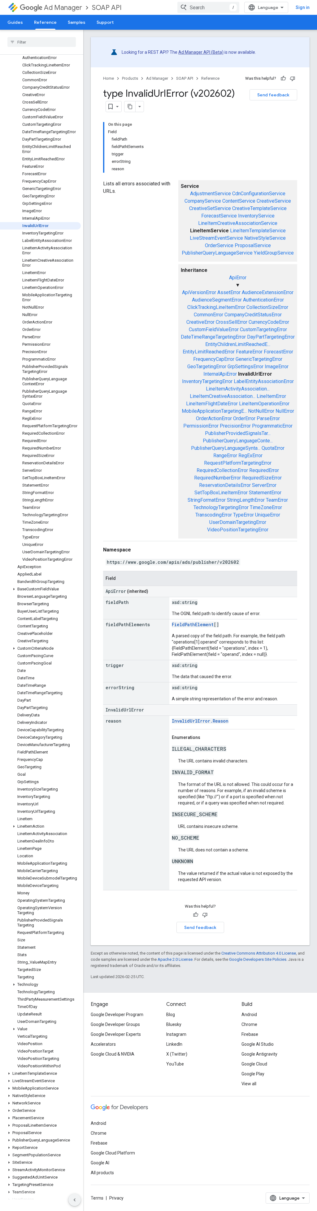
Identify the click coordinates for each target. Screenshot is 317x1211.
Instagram (176, 1034)
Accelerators (103, 1044)
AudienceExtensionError (267, 292)
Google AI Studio (257, 1044)
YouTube (175, 1063)
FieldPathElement (193, 624)
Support (105, 22)
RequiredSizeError (262, 478)
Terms (97, 1198)
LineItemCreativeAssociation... (222, 396)
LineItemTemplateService (258, 231)
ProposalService (253, 245)
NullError (285, 411)
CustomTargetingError (263, 329)
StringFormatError (207, 500)
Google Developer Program (117, 1014)
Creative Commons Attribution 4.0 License (258, 953)
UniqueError (267, 515)
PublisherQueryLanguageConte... (238, 441)
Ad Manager (63, 7)
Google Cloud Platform (113, 1152)
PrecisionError (235, 426)
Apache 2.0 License (175, 959)
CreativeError (200, 322)
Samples (76, 22)
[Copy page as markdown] (130, 106)
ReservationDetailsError (225, 485)
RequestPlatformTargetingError (237, 463)
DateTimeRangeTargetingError (213, 337)
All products (102, 1172)
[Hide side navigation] (74, 1200)
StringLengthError (246, 500)
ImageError (277, 366)
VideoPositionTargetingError (237, 530)
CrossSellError (231, 322)
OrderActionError (214, 418)
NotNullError (261, 411)
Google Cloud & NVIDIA (112, 1054)
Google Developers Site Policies (257, 959)
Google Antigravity (259, 1054)
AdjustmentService (210, 193)
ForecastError (278, 352)
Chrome (249, 1024)
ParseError (268, 418)
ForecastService (219, 216)
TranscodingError (213, 515)
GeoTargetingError (206, 366)
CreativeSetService (210, 208)
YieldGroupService (274, 253)
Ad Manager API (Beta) (201, 52)
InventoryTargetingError (207, 381)
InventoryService (256, 216)
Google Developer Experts (116, 1034)
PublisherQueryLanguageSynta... (225, 448)
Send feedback (273, 95)
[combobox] (208, 7)
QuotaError (273, 448)
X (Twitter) (176, 1054)
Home (108, 78)
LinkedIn (174, 1044)
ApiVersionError (199, 292)
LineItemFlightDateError (212, 404)
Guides (15, 22)
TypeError (243, 515)
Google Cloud (254, 1063)
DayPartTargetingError (271, 337)
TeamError (277, 500)
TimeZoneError (266, 507)
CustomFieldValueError (214, 329)
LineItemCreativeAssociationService (237, 223)
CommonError (208, 315)
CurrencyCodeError (269, 322)
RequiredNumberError (217, 478)
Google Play (252, 1073)
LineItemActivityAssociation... (238, 389)
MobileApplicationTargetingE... (214, 411)
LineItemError (271, 396)
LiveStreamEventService (216, 238)
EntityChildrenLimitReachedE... (237, 344)
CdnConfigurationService (258, 193)
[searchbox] (41, 42)
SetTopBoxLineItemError (221, 493)
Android (249, 1014)
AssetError (229, 292)
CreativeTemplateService (259, 208)
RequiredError (264, 470)
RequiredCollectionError (222, 470)
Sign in (303, 7)
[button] (40, 589)
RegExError (250, 455)
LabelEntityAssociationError (264, 381)
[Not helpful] (292, 78)
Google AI (100, 1162)
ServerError (264, 485)
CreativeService (274, 201)
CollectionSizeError (267, 307)
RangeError (225, 455)
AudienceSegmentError (217, 300)
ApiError (237, 278)
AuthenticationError (263, 300)
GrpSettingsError (245, 366)
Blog (170, 1014)
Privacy (116, 1198)
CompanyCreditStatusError (253, 315)
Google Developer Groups (115, 1024)
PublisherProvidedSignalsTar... (238, 433)
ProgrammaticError (272, 426)
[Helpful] (283, 78)
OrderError (244, 418)
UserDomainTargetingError (237, 522)
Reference (45, 22)
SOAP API (107, 7)
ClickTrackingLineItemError (216, 307)
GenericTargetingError (259, 359)
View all (248, 1083)
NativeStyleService (265, 238)
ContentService (238, 201)
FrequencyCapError (213, 359)
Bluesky (173, 1024)
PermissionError (201, 426)
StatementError (265, 493)
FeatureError (249, 352)
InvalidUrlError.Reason (200, 721)
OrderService (219, 245)
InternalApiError (220, 374)
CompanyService (203, 201)
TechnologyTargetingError (221, 507)
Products (130, 78)
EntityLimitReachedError (209, 352)
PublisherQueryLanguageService (217, 253)
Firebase (249, 1034)
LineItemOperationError (264, 404)
